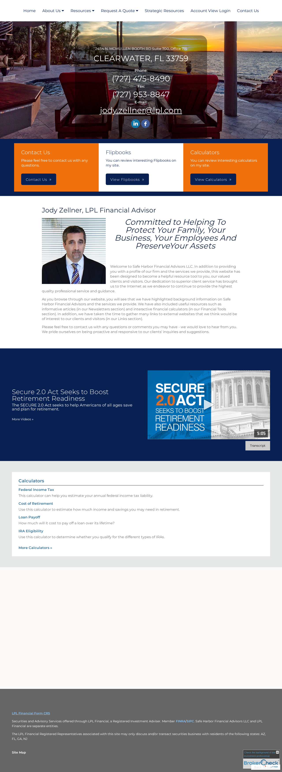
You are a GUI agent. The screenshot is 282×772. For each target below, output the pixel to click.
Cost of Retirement (36, 503)
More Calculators (35, 548)
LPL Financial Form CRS (31, 713)
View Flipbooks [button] (125, 179)
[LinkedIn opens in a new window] (135, 124)
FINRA (181, 721)
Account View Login (210, 10)
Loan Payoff (29, 517)
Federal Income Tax (36, 490)
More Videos (22, 419)
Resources (80, 10)
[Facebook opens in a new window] (145, 124)
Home (29, 10)
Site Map (19, 752)
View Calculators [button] (211, 179)
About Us (51, 10)
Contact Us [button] (36, 179)
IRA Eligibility (31, 531)
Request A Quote (118, 10)
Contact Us (248, 10)
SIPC (190, 721)
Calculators (31, 480)
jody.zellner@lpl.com (141, 110)
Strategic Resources (164, 10)
